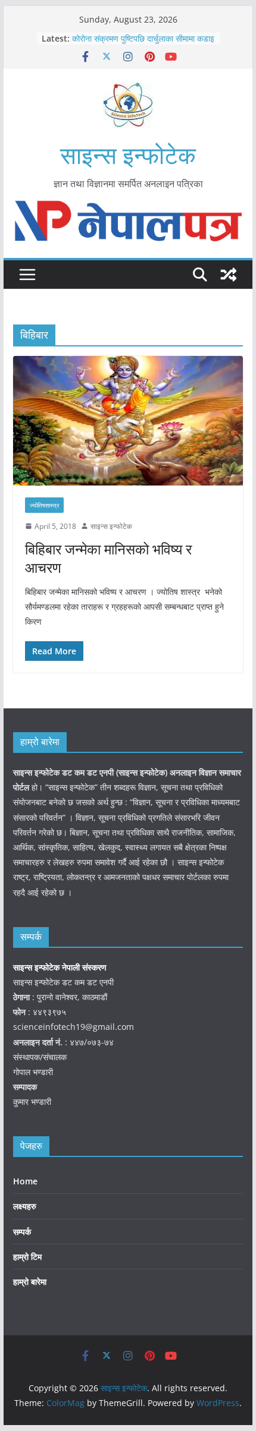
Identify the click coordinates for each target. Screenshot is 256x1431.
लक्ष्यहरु (24, 1206)
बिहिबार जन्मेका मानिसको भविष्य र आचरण (108, 558)
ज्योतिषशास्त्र (44, 505)
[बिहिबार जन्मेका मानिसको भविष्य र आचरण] (127, 420)
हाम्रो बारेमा (29, 1281)
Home (25, 1181)
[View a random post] (228, 274)
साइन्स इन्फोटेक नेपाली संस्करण (61, 967)
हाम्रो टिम (27, 1256)
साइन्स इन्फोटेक (128, 154)
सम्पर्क (22, 1231)
